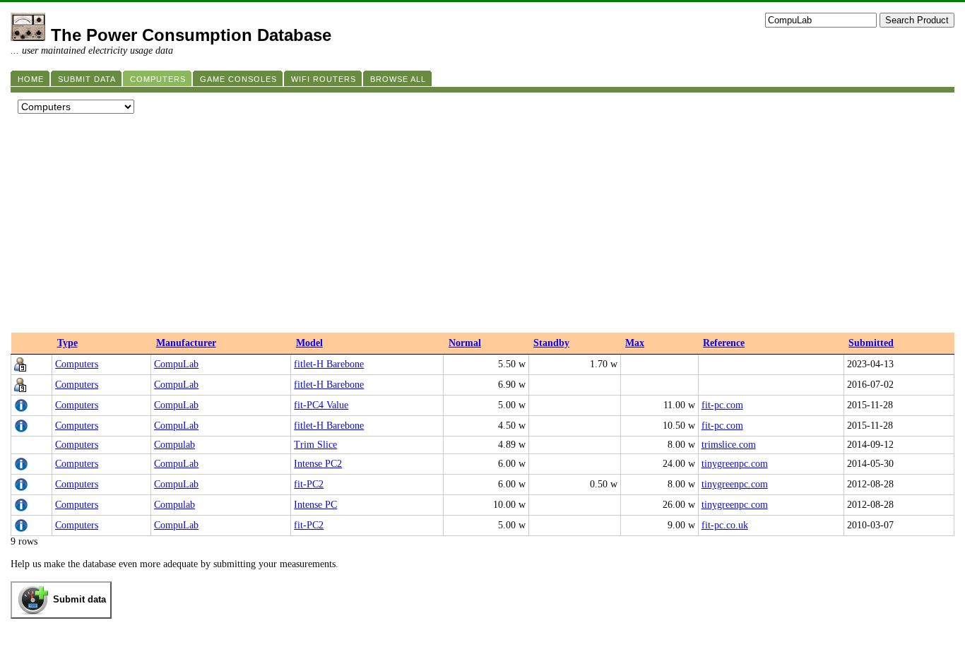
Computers (76, 364)
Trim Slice (315, 444)
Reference (724, 343)
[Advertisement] (482, 227)
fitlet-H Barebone (329, 364)
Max (634, 343)
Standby (551, 343)
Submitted (871, 343)
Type (67, 343)
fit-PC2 (309, 484)
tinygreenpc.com (734, 463)
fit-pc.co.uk (724, 525)
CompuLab (176, 364)
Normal (465, 343)
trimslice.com (728, 444)
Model (309, 343)
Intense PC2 (318, 463)
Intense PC (315, 504)
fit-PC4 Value (321, 405)
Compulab (174, 444)
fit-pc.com (722, 405)
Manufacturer (186, 343)
